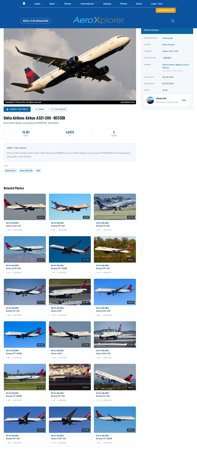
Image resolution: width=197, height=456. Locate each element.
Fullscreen (58, 109)
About (139, 4)
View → (185, 100)
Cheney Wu (167, 38)
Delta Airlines (10, 170)
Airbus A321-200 (26, 170)
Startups (107, 4)
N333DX (167, 58)
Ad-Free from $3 (165, 10)
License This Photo (17, 109)
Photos (123, 4)
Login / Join (157, 4)
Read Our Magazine (35, 21)
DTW (38, 170)
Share (39, 109)
